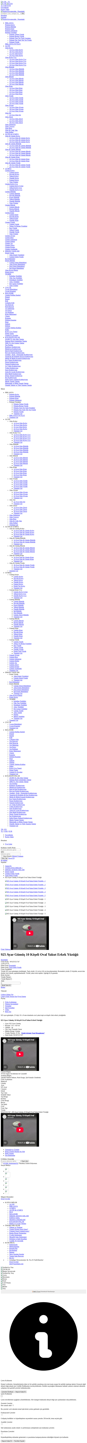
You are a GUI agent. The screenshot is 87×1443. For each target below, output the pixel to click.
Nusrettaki (4, 960)
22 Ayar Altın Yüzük (16, 101)
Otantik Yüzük (14, 232)
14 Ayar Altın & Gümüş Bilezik (20, 151)
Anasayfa (8, 866)
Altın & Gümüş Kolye (12, 136)
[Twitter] (7, 1177)
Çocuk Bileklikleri (11, 289)
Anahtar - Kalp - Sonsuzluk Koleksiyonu (19, 355)
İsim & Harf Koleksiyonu (13, 351)
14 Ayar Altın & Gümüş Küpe (19, 161)
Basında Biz (13, 1248)
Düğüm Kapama (10, 320)
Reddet (44, 1386)
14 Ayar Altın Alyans (16, 107)
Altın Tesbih (18, 713)
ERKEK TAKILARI (12, 251)
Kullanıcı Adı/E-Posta (8, 848)
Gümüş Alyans (10, 236)
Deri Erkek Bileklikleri (17, 266)
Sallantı (7, 324)
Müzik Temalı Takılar (12, 381)
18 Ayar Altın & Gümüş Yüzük (19, 165)
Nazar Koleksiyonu (11, 362)
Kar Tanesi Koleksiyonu (13, 360)
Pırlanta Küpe (9, 29)
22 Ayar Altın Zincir (16, 121)
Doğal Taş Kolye (19, 586)
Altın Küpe (9, 86)
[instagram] (7, 1181)
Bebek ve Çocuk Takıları (17, 1223)
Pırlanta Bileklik (10, 27)
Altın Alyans (9, 105)
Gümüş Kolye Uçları (16, 186)
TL (2, 5)
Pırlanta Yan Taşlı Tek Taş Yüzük (20, 40)
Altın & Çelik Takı (11, 130)
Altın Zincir (9, 117)
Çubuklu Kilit (9, 303)
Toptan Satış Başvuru (16, 1256)
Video (7, 1010)
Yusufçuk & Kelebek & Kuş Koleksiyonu (19, 356)
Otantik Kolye (14, 178)
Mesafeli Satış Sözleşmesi (18, 1237)
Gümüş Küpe (9, 213)
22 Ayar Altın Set (15, 115)
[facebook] (7, 1171)
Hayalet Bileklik (14, 195)
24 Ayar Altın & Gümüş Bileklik (20, 147)
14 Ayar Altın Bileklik (16, 69)
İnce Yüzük (13, 228)
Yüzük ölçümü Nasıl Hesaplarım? (33, 1033)
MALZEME (9, 293)
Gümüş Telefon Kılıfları (13, 328)
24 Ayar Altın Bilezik (16, 84)
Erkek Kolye (9, 272)
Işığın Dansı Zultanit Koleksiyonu (16, 379)
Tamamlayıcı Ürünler (12, 1150)
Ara (23, 13)
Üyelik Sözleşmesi (15, 1235)
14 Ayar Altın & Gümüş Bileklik (20, 146)
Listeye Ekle (5, 996)
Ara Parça (8, 310)
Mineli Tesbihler (19, 716)
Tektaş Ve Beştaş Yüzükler (18, 226)
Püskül (7, 297)
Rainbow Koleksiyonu (12, 347)
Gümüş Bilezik (10, 205)
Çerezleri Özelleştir (7, 1392)
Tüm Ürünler (13, 182)
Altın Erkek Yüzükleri (16, 255)
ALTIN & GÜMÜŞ (12, 134)
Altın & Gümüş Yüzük (12, 163)
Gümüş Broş (9, 238)
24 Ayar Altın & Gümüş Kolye (19, 142)
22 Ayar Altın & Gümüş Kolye (19, 140)
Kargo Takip (5, 9)
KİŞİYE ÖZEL (14, 1218)
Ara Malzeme (9, 308)
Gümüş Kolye (10, 170)
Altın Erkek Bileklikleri (17, 264)
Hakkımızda (13, 1245)
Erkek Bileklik (10, 261)
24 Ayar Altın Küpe (15, 94)
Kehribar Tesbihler (15, 276)
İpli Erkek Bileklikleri (16, 268)
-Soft (34, 1291)
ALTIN (7, 46)
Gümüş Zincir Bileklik (21, 615)
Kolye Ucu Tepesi (11, 332)
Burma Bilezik (14, 209)
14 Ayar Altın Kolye (16, 50)
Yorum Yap (13, 996)
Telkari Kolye (14, 176)
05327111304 (5, 1199)
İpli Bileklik (18, 611)
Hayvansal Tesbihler (16, 284)
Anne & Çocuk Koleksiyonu (14, 372)
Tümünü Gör (18, 414)
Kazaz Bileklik (14, 197)
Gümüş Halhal (10, 241)
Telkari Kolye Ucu (15, 188)
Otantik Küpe (13, 220)
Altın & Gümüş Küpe (12, 157)
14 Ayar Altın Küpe (15, 88)
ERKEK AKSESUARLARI (15, 870)
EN (11, 4)
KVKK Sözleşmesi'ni (10, 1163)
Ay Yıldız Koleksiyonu (13, 366)
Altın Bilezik (9, 77)
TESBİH (8, 274)
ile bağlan (4, 860)
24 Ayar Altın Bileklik (16, 75)
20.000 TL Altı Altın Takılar (14, 339)
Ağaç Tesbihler (14, 282)
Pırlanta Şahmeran (11, 31)
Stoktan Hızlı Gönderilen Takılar (16, 341)
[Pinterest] (7, 1185)
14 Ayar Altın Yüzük (16, 98)
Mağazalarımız (14, 1246)
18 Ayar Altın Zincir (16, 123)
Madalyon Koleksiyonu (13, 349)
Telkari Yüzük (14, 230)
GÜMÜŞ (8, 169)
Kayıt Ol (11, 858)
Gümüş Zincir (9, 245)
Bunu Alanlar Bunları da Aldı (15, 1151)
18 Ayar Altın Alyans (16, 109)
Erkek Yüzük (9, 253)
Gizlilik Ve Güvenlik (16, 1241)
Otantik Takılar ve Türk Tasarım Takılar (18, 385)
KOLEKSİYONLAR (12, 337)
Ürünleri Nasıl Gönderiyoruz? (19, 1231)
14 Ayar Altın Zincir (16, 119)
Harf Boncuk (9, 307)
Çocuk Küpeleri (10, 291)
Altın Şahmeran (10, 124)
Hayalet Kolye (14, 174)
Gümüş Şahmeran (11, 239)
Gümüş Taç (9, 243)
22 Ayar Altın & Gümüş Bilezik (20, 153)
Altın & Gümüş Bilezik (13, 149)
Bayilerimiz (13, 1250)
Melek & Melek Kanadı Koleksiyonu (17, 358)
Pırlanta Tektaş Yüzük (16, 34)
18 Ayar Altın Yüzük (16, 100)
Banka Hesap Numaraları (17, 1233)
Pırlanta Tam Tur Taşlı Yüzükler (20, 38)
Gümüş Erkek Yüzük (16, 257)
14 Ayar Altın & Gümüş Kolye (19, 138)
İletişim (11, 1252)
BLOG (11, 1258)
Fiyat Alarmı (22, 996)
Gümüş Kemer (10, 247)
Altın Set (8, 113)
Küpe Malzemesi (10, 314)
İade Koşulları (10, 1008)
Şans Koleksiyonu (11, 370)
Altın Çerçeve (9, 126)
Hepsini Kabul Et (20, 1392)
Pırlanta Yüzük (14, 42)
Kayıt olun (25, 1161)
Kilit (6, 301)
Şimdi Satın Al (6, 985)
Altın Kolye (9, 48)
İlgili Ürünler (9, 1153)
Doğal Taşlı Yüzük (20, 651)
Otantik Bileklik (14, 201)
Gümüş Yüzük (10, 222)
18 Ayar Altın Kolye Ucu (17, 61)
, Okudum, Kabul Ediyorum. (20, 1163)
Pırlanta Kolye (10, 25)
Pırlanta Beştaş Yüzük (16, 36)
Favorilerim (5, 7)
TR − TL (7, 2)
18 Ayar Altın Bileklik (16, 71)
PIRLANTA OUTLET (13, 44)
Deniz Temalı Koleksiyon (13, 376)
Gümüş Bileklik (10, 192)
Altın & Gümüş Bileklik (13, 144)
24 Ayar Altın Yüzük (16, 103)
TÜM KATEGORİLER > (14, 868)
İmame (7, 299)
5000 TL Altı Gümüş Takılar (14, 343)
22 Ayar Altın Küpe (15, 92)
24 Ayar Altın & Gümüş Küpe (19, 159)
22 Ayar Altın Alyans (16, 111)
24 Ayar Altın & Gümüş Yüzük (19, 167)
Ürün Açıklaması (10, 1002)
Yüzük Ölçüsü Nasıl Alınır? (18, 1229)
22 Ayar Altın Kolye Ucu (17, 63)
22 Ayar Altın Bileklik (16, 73)
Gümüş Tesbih (18, 711)
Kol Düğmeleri (10, 259)
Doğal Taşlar (9, 333)
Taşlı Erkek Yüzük (11, 875)
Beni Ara (8, 1012)
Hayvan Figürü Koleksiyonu (14, 353)
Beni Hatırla (7, 856)
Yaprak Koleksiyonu (12, 364)
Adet (2, 981)
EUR (9, 5)
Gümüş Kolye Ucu (11, 184)
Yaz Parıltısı (9, 345)
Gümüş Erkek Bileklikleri (18, 262)
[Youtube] (7, 1189)
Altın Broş (8, 128)
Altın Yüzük (9, 96)
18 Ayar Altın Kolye (16, 52)
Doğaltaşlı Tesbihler (16, 280)
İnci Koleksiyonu (11, 378)
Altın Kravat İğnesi (11, 270)
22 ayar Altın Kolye (16, 54)
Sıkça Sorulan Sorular (16, 1254)
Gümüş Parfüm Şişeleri (13, 295)
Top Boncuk (9, 305)
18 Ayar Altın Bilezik (16, 80)
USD (5, 5)
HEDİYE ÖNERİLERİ (17, 1220)
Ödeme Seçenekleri (11, 1004)
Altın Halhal (9, 132)
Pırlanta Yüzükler (11, 32)
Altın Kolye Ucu (10, 57)
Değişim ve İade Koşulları (18, 1239)
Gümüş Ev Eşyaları (11, 335)
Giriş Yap (4, 858)
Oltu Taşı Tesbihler (15, 278)
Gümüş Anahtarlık (11, 249)
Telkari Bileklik (14, 199)
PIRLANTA (9, 23)
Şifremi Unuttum (17, 856)
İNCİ (11, 1212)
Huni (6, 322)
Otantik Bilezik (14, 211)
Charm (7, 316)
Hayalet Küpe (14, 216)
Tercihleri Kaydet (19, 1441)
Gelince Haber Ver (7, 994)
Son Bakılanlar (10, 1155)
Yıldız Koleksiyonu (11, 368)
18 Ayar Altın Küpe (15, 90)
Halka (7, 330)
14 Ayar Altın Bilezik (16, 78)
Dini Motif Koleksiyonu (13, 374)
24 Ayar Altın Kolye (16, 55)
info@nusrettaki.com (16, 1264)
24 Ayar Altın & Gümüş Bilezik (20, 155)
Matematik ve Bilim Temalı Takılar (16, 383)
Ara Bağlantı (9, 312)
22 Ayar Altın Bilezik (16, 82)
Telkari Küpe (13, 218)
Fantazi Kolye (14, 180)
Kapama (8, 318)
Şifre (2, 852)
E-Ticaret (38, 1291)
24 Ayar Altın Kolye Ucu (17, 65)
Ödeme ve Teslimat (15, 1227)
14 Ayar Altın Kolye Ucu (17, 59)
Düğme (7, 326)
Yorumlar (8, 1006)
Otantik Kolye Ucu (15, 190)
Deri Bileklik (18, 613)
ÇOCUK (8, 287)
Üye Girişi (8, 844)
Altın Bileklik (9, 67)
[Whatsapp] (7, 1193)
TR (5, 4)
